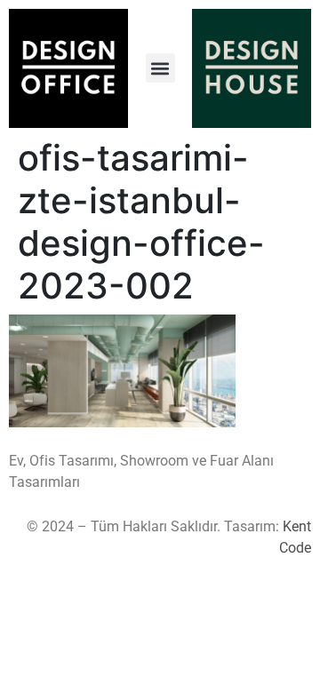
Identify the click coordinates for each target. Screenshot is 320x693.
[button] (160, 68)
